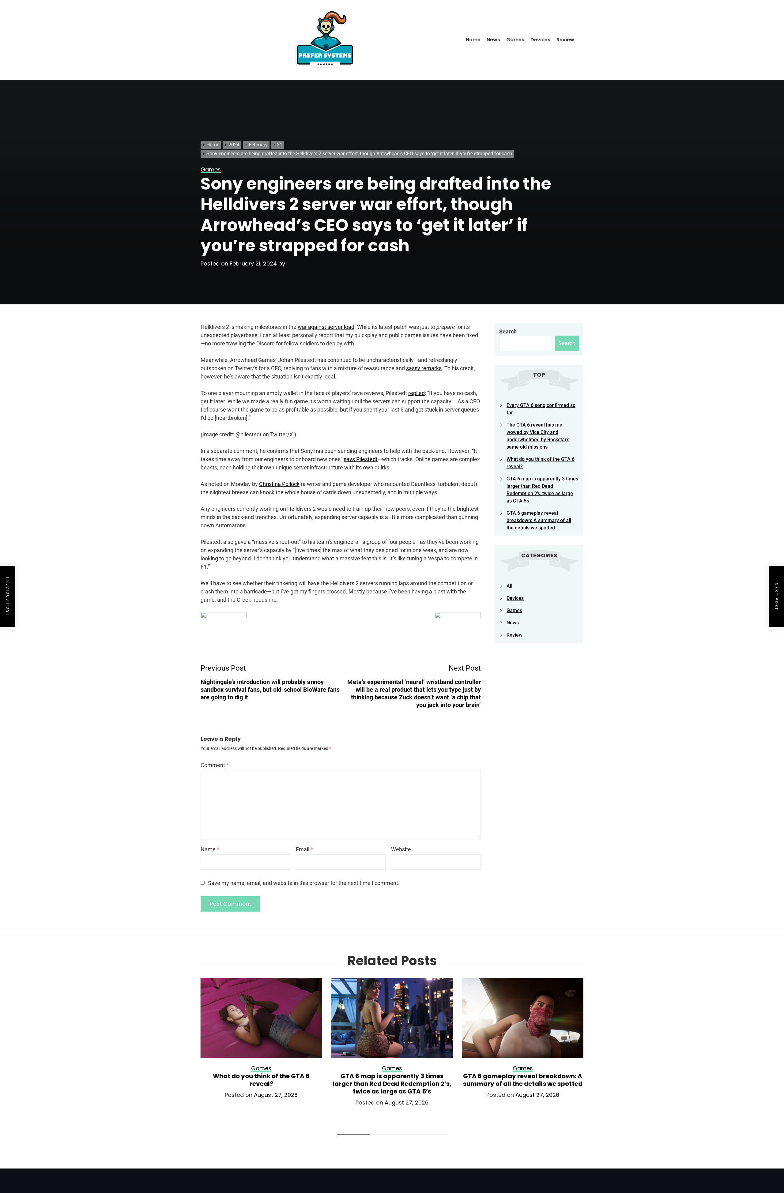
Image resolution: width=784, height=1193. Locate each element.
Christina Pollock (279, 484)
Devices (540, 40)
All (509, 586)
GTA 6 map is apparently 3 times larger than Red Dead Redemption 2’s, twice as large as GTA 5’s (392, 1084)
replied (416, 393)
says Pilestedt (361, 459)
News (493, 40)
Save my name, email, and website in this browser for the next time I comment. (304, 883)
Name (210, 849)
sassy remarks (424, 368)
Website (401, 849)
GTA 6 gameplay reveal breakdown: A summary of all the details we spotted (539, 520)
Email (304, 849)
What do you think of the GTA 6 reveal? (261, 1080)
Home (473, 40)
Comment (215, 765)
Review (565, 40)
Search (508, 331)
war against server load (326, 327)
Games (515, 40)
